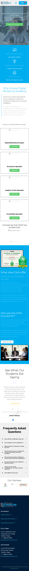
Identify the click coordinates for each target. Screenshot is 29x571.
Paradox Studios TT (6, 514)
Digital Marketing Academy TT (9, 519)
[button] (16, 3)
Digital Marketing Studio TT (8, 523)
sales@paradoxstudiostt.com (9, 540)
